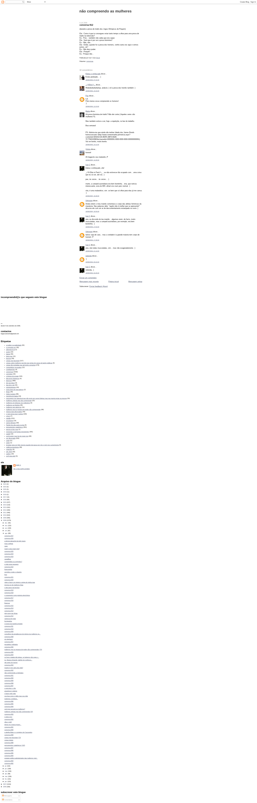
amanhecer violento (10, 691)
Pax (87, 96)
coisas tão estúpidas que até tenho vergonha (20, 365)
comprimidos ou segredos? (13, 561)
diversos (9, 380)
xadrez (8, 454)
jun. (6, 768)
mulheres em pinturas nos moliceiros (18, 403)
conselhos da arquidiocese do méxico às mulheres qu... (22, 634)
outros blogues (11, 423)
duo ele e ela (10, 385)
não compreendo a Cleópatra (13, 673)
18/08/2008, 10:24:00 (92, 91)
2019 (5, 492)
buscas (8, 358)
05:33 (98, 58)
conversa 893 (8, 714)
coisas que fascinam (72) (12, 737)
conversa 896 (8, 701)
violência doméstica (12, 447)
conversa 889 (8, 735)
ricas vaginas (8, 543)
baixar (8, 354)
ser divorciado (10, 438)
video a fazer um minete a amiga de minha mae (19, 582)
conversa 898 (8, 683)
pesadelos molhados (11, 644)
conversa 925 (8, 551)
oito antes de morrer (11, 662)
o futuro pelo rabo (10, 693)
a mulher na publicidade (13, 345)
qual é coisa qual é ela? (12, 549)
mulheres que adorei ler (13, 407)
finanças (7, 603)
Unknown (89, 201)
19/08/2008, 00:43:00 (92, 262)
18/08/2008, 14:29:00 (92, 160)
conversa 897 (8, 686)
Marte (88, 111)
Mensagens (8, 796)
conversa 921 (8, 577)
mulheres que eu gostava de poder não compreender (23, 409)
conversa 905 (8, 652)
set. (6, 530)
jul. (6, 766)
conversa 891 (8, 727)
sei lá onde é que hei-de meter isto (17, 436)
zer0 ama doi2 (10, 456)
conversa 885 (8, 753)
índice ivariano (11, 394)
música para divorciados (14, 411)
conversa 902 (8, 670)
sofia (7, 440)
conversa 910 (8, 629)
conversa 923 (8, 556)
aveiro (8, 352)
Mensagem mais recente (89, 282)
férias (8, 392)
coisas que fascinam (13, 360)
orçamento (9, 420)
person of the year (12, 429)
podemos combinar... (11, 699)
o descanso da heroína (11, 587)
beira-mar (9, 356)
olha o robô (8, 722)
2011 (5, 512)
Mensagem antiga (135, 282)
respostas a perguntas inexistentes (17, 432)
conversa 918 (8, 592)
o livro (8, 416)
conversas (89, 61)
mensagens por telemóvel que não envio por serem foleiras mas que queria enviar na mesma (36, 398)
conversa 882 (8, 763)
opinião (8, 418)
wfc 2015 (9, 451)
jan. (6, 781)
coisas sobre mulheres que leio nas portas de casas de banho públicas (29, 363)
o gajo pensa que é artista (14, 414)
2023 (5, 487)
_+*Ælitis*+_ (90, 85)
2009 (5, 518)
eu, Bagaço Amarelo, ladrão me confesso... (18, 660)
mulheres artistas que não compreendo (19, 400)
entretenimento (11, 387)
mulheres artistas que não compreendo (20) (18, 711)
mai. (6, 771)
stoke (8, 443)
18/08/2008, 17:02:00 (92, 227)
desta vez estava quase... (12, 724)
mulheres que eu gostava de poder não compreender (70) (23, 649)
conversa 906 (8, 647)
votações (9, 449)
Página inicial (113, 282)
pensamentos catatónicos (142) (14, 745)
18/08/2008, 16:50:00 (92, 211)
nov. (6, 525)
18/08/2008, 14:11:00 (92, 144)
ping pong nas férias (11, 613)
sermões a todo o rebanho (13, 572)
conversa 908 (8, 637)
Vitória (88, 149)
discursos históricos (12, 378)
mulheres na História (13, 405)
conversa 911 (8, 626)
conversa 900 (8, 678)
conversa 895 (8, 704)
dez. (6, 523)
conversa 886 (8, 750)
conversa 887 (8, 748)
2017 (5, 497)
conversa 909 (8, 631)
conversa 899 (8, 680)
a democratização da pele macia (14, 541)
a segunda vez (11, 347)
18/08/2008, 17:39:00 (92, 240)
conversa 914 (8, 608)
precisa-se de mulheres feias (13, 585)
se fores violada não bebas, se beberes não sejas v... (21, 657)
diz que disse (10, 383)
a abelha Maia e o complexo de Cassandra (18, 732)
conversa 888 (8, 742)
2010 (5, 515)
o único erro (8, 717)
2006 (5, 786)
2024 (5, 484)
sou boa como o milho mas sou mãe (16, 696)
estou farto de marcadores (14, 389)
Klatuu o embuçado (93, 74)
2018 (5, 494)
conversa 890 (8, 730)
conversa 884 (8, 755)
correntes (9, 374)
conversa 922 (8, 567)
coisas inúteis (8, 740)
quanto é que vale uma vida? (13, 668)
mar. (6, 776)
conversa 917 (8, 598)
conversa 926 (8, 538)
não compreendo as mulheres (105, 11)
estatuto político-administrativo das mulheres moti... (21, 758)
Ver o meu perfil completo (21, 469)
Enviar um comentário (88, 278)
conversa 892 (8, 719)
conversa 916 (8, 600)
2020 (5, 489)
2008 (5, 520)
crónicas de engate (12, 376)
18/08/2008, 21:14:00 (92, 251)
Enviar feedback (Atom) (98, 286)
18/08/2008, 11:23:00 (92, 106)
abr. (6, 774)
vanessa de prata (10, 618)
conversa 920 (8, 580)
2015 (5, 502)
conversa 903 (8, 665)
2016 (5, 499)
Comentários (8, 800)
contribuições (10, 369)
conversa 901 (8, 675)
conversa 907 (8, 642)
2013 (5, 507)
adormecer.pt (10, 349)
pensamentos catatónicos (14, 427)
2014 (5, 505)
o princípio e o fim (10, 688)
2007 (5, 784)
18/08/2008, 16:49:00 (92, 196)
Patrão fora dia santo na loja (15, 425)
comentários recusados (14, 367)
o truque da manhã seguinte (13, 624)
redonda (89, 256)
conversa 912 (86, 25)
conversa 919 (8, 590)
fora (5, 574)
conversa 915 (8, 605)
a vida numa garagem (11, 564)
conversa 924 (8, 554)
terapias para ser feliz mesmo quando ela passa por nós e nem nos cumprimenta (32, 445)
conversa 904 (8, 655)
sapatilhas (7, 559)
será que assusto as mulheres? (14, 709)
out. (6, 528)
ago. (6, 533)
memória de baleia (12, 396)
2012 (5, 510)
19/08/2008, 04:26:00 (92, 273)
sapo (6, 546)
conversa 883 (8, 761)
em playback (8, 639)
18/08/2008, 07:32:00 (92, 80)
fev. (6, 779)
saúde (8, 434)
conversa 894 (8, 706)
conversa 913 (8, 611)
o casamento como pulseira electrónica (17, 595)
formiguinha (8, 621)
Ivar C (88, 165)
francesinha (8, 569)
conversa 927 (8, 536)
